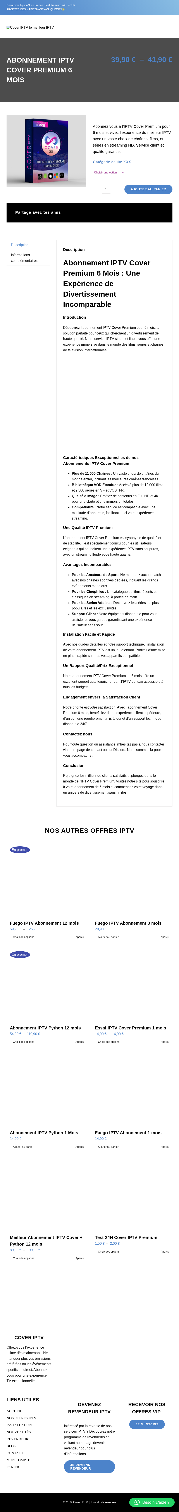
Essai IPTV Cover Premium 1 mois (130, 1028)
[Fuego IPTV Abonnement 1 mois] (132, 1088)
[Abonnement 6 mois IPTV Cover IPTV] (46, 151)
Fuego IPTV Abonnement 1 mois (128, 1132)
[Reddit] (118, 212)
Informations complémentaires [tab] (24, 257)
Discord (119, 750)
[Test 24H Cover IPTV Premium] (132, 1193)
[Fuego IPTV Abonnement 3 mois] (132, 878)
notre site (134, 781)
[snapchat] (171, 7)
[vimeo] (158, 7)
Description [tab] (20, 245)
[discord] (164, 7)
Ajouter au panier (148, 189)
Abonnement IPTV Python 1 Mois (44, 1132)
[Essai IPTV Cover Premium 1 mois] (132, 983)
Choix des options (23, 937)
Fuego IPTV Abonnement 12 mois (44, 923)
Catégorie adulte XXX (112, 162)
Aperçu (80, 937)
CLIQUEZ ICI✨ (55, 9)
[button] (152, 1502)
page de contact (89, 750)
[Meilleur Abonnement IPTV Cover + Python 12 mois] (47, 1193)
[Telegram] (139, 212)
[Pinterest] (153, 212)
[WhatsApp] (132, 212)
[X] (111, 212)
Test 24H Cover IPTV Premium (126, 1237)
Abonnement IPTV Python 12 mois (45, 1028)
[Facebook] (104, 212)
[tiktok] (151, 7)
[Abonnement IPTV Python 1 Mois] (47, 1088)
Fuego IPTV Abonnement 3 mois (128, 923)
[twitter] (144, 7)
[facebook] (137, 7)
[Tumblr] (146, 212)
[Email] (160, 212)
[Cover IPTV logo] (30, 27)
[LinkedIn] (125, 212)
